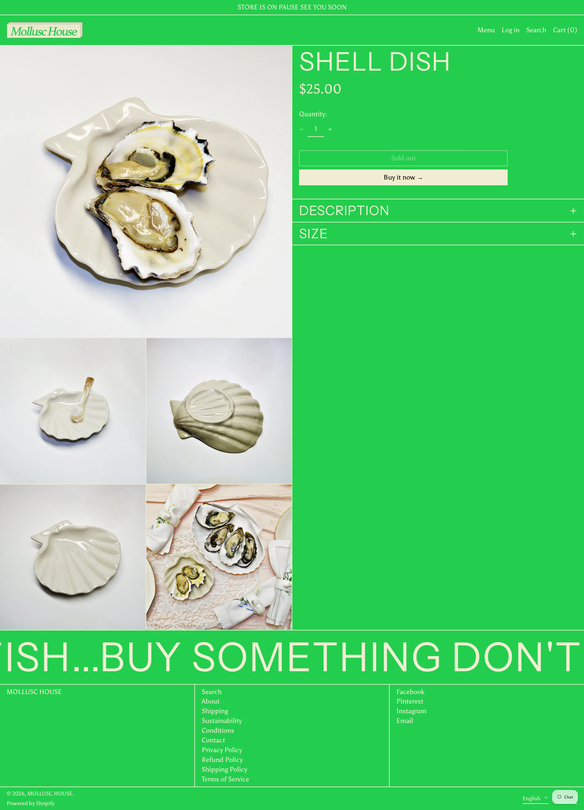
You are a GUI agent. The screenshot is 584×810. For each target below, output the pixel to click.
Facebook (410, 692)
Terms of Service (225, 779)
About (211, 701)
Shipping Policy (224, 769)
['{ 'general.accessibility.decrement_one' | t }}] (302, 129)
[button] (536, 30)
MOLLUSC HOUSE (34, 692)
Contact (213, 740)
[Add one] (330, 129)
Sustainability (222, 721)
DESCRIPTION (344, 211)
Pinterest (409, 701)
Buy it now (399, 177)
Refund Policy (222, 760)
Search (212, 692)
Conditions (218, 730)
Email (404, 721)
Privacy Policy (222, 750)
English (532, 798)
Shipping (215, 711)
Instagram (411, 711)
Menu (486, 30)
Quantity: (313, 114)
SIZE (313, 234)
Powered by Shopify (30, 803)
